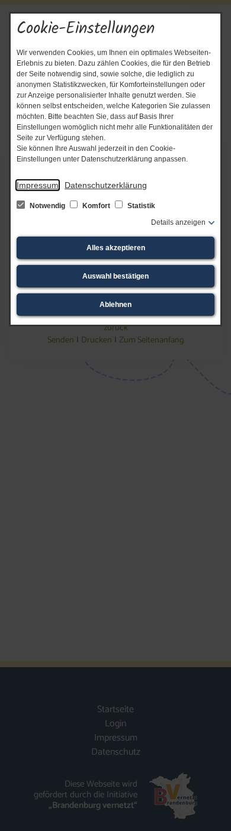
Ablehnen (115, 304)
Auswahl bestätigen (115, 276)
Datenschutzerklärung (106, 185)
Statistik (140, 206)
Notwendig (47, 206)
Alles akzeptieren (115, 248)
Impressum (38, 185)
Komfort (96, 206)
